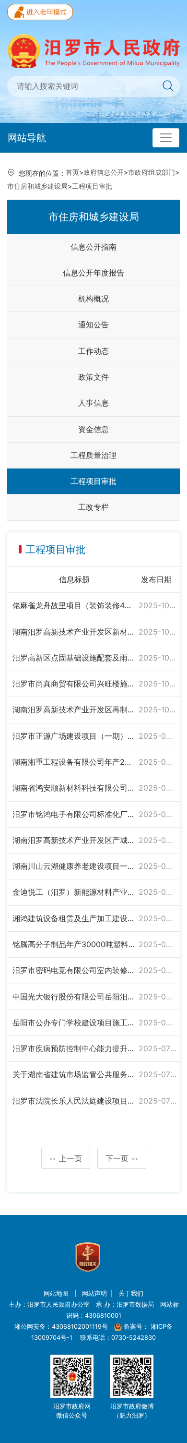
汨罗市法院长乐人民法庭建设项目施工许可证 (73, 1101)
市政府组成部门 (151, 172)
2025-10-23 (157, 657)
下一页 (121, 1158)
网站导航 (27, 138)
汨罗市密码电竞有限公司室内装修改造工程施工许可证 (73, 970)
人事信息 (93, 403)
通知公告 (93, 324)
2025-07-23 (157, 1048)
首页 (72, 172)
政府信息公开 (103, 172)
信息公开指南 (93, 247)
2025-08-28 (157, 970)
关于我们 (130, 1293)
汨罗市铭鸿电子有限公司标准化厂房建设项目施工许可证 (73, 814)
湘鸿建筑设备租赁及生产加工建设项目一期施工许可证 (73, 918)
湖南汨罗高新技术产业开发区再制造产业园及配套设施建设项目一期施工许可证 (73, 709)
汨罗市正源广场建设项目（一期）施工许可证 (73, 736)
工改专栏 (93, 507)
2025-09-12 (157, 866)
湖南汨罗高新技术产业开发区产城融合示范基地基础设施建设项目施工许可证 (73, 840)
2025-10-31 (157, 605)
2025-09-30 (157, 736)
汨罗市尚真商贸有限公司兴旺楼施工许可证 (73, 683)
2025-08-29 (157, 944)
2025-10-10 (157, 709)
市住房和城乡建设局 (37, 186)
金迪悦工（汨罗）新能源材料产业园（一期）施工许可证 (73, 892)
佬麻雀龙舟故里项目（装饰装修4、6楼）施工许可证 (73, 605)
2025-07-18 (157, 1074)
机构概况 (93, 298)
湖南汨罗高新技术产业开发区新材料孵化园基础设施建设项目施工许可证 (73, 632)
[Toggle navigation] (165, 137)
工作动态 (93, 351)
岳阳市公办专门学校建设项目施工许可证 (73, 1022)
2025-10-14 (157, 683)
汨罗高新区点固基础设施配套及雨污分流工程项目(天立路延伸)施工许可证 (73, 657)
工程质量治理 (93, 455)
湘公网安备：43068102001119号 (61, 1326)
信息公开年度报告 (93, 272)
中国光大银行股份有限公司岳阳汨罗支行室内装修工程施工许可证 (73, 996)
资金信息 (93, 429)
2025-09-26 (157, 814)
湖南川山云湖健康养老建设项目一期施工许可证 (73, 866)
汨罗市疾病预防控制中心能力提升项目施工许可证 (73, 1048)
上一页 (65, 1158)
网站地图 (57, 1293)
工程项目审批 (92, 186)
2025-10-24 (157, 632)
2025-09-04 (157, 918)
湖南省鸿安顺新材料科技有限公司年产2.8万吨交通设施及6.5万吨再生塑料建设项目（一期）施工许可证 (73, 788)
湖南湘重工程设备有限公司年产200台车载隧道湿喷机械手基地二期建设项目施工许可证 (73, 762)
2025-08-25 (157, 996)
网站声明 (94, 1293)
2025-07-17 (157, 1101)
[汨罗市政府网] (93, 50)
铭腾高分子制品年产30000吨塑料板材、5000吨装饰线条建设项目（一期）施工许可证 (73, 944)
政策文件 (93, 377)
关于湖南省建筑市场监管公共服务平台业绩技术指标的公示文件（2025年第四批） (73, 1074)
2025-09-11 (157, 892)
